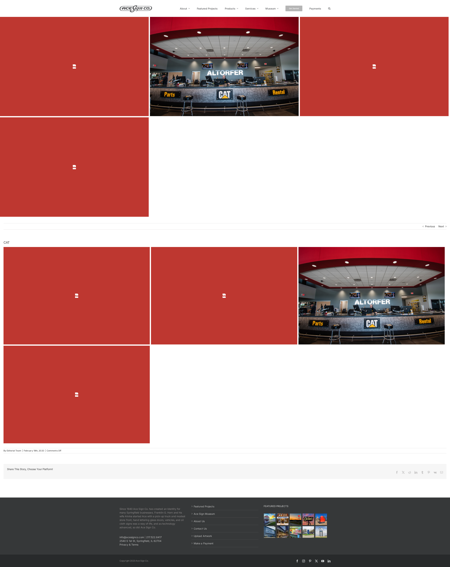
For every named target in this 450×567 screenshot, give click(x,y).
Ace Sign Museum (204, 513)
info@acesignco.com (132, 537)
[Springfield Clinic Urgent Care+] (308, 532)
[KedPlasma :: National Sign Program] (270, 532)
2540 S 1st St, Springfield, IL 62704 (141, 540)
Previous (430, 226)
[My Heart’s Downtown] (321, 519)
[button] (329, 8)
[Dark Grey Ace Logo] (136, 6)
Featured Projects (204, 506)
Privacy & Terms (129, 544)
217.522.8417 (154, 537)
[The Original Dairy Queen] (283, 519)
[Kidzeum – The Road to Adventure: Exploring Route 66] (295, 532)
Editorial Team (14, 450)
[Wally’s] (295, 519)
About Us (199, 521)
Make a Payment (203, 543)
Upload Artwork (203, 535)
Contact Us (200, 528)
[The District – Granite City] (308, 519)
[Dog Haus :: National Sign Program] (283, 532)
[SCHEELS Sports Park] (270, 519)
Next (441, 226)
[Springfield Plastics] (321, 532)
